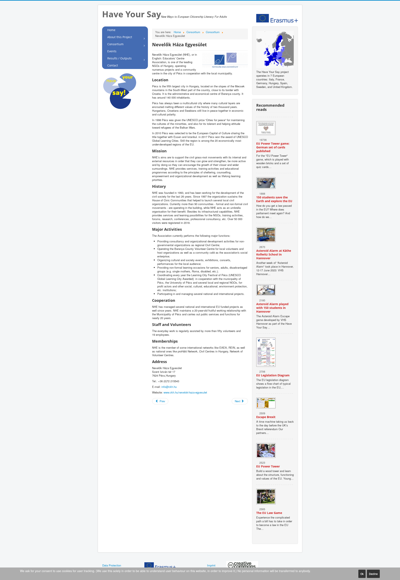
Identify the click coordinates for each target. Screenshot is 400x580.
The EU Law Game (269, 513)
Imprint (211, 565)
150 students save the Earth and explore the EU (274, 199)
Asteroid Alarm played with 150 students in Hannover (272, 307)
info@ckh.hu (169, 387)
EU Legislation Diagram (273, 375)
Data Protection (111, 565)
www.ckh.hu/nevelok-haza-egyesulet (185, 392)
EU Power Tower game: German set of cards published (272, 147)
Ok (362, 573)
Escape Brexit (265, 417)
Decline (373, 573)
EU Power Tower (268, 466)
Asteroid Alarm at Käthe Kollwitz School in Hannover (273, 254)
